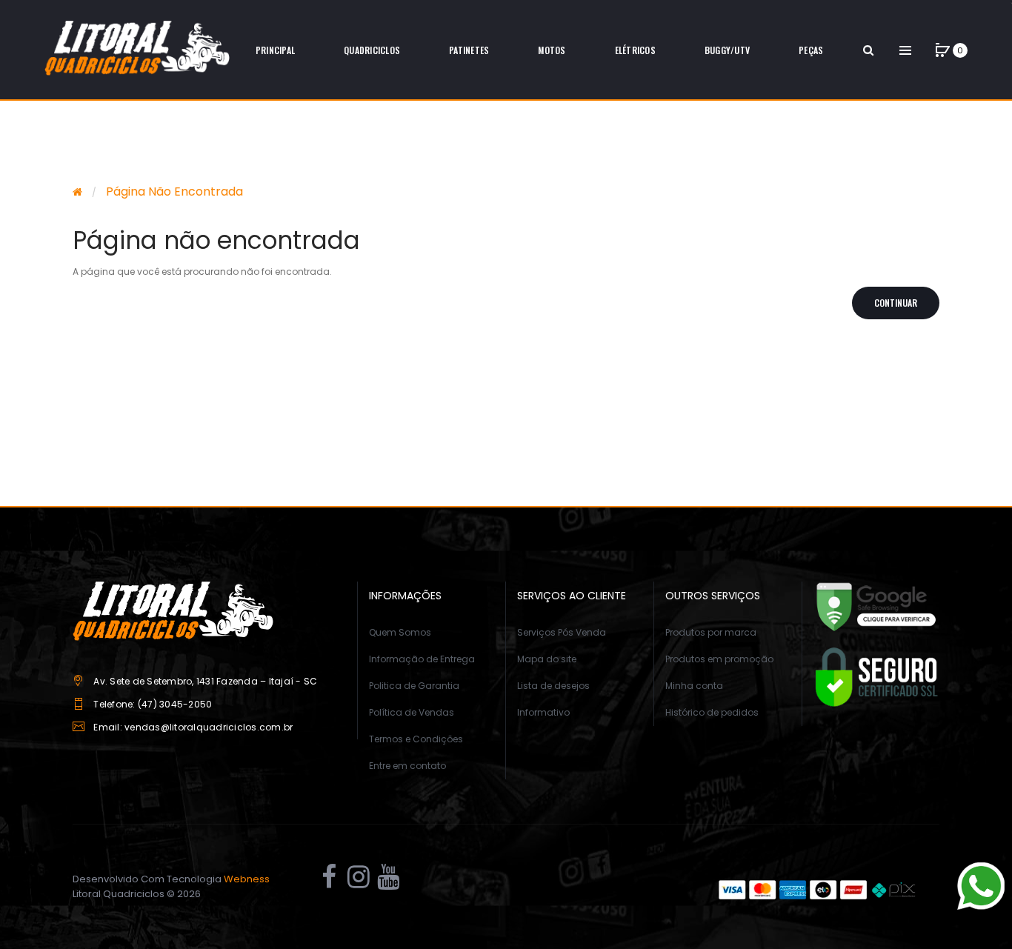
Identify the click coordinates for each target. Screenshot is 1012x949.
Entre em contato (407, 765)
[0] (942, 50)
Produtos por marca (710, 632)
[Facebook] (329, 881)
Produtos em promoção (719, 659)
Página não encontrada (174, 191)
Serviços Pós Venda (561, 632)
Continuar (895, 302)
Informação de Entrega (422, 659)
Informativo (543, 712)
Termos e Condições (416, 739)
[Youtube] (388, 881)
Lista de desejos (553, 685)
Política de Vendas (411, 712)
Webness (247, 879)
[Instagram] (358, 881)
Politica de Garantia (414, 685)
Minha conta (694, 685)
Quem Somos (400, 632)
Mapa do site (546, 659)
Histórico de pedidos (712, 712)
